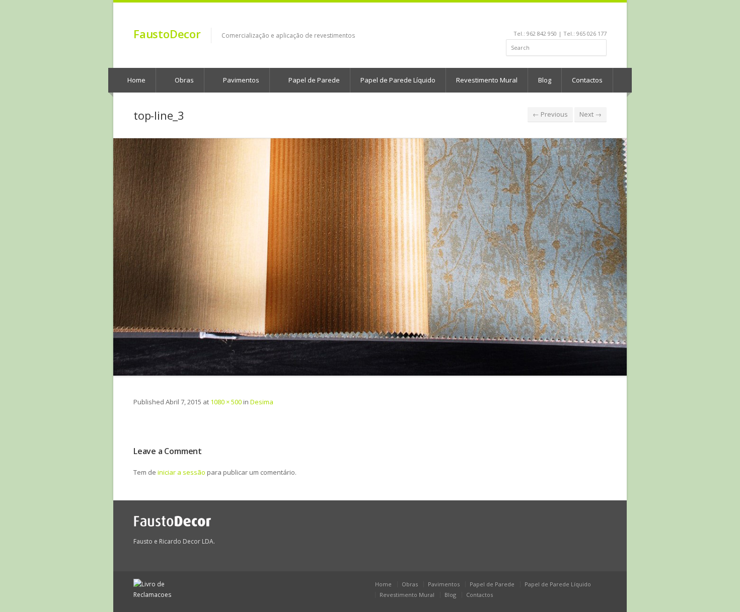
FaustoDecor (167, 33)
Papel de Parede (313, 79)
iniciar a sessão (181, 472)
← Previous (550, 114)
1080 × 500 (226, 401)
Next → (590, 114)
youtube (561, 18)
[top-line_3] (370, 257)
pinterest (575, 18)
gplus (600, 18)
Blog (544, 79)
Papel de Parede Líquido (397, 79)
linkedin (548, 18)
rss (589, 18)
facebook (536, 18)
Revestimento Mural (486, 79)
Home (135, 79)
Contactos (587, 79)
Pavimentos (240, 79)
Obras (183, 79)
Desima (261, 401)
